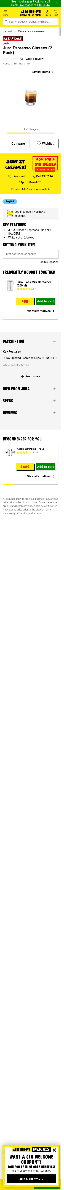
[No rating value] (11, 59)
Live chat (24, 5)
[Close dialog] (54, 1150)
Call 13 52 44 (44, 176)
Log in (18, 211)
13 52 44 (44, 5)
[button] (10, 13)
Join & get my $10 (31, 1179)
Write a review (35, 59)
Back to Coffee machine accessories (25, 31)
